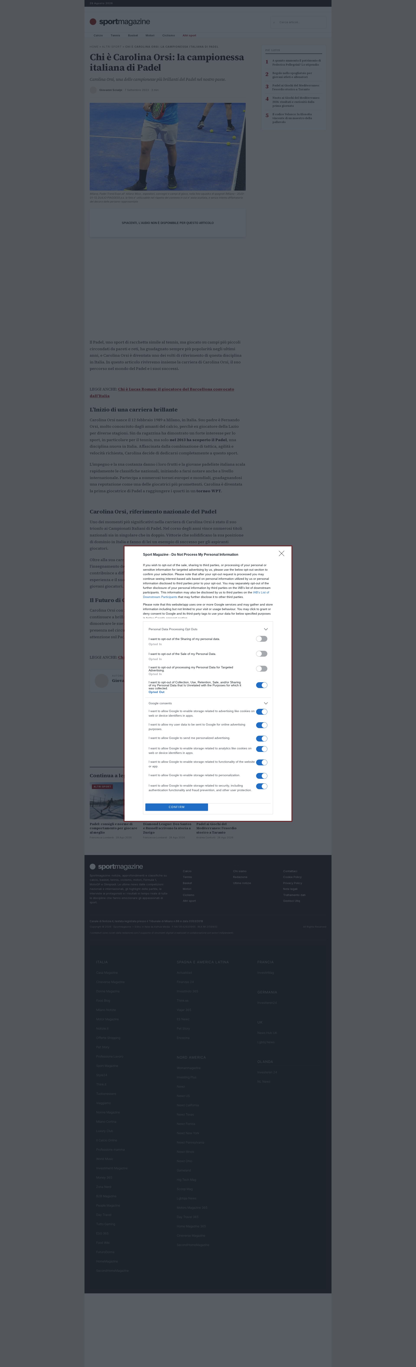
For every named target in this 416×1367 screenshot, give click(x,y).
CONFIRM (177, 807)
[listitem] (208, 629)
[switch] (261, 639)
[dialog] (208, 683)
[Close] (283, 555)
